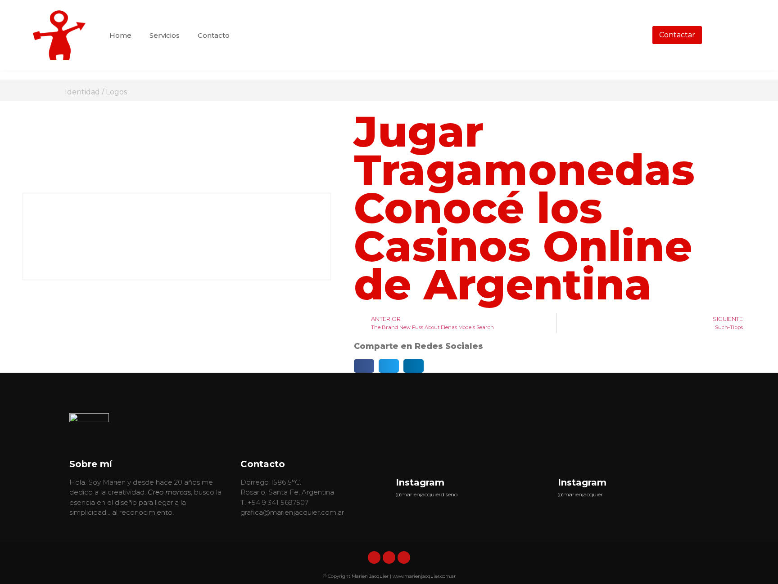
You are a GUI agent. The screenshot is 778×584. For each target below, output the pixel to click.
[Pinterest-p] (404, 557)
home (120, 35)
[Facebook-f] (389, 557)
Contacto (214, 35)
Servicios (164, 35)
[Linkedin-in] (374, 557)
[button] (364, 366)
